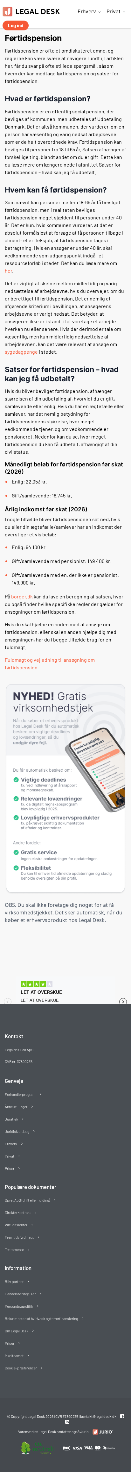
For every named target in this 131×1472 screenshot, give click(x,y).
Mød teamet (14, 1355)
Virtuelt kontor (16, 1224)
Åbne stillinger (16, 1106)
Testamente (14, 1249)
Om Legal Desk (16, 1331)
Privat (114, 11)
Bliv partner (14, 1281)
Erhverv (87, 11)
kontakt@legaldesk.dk (98, 1416)
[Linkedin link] (67, 1422)
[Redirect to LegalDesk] (101, 1432)
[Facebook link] (122, 1416)
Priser (9, 1168)
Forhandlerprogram (20, 1094)
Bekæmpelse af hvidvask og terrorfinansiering (41, 1318)
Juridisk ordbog (17, 1131)
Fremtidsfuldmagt (19, 1237)
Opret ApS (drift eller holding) (27, 1200)
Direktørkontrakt (18, 1212)
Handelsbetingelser (20, 1294)
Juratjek (11, 1119)
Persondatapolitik (19, 1306)
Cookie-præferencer (21, 1368)
